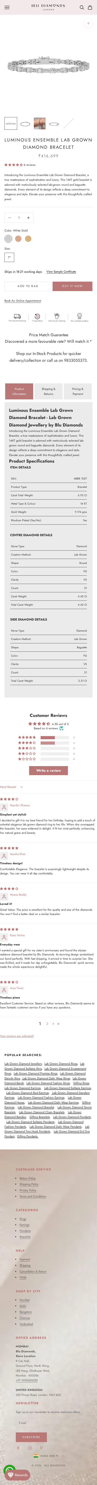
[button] (14, 165)
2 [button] (47, 1024)
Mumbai (25, 1300)
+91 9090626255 (27, 1380)
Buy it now (72, 286)
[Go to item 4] (54, 123)
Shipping (25, 1265)
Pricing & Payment (77, 391)
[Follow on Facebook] (18, 1448)
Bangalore (26, 1312)
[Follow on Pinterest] (41, 1448)
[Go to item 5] (68, 123)
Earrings (24, 1225)
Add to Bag (28, 286)
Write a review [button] (48, 770)
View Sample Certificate (61, 271)
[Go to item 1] (11, 123)
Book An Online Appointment (23, 301)
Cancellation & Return (33, 1271)
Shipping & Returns (48, 391)
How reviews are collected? (17, 1036)
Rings (23, 1219)
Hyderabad (26, 1324)
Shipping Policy (29, 1184)
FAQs (23, 1277)
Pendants (25, 1231)
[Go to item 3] (39, 123)
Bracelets (25, 1237)
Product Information (19, 391)
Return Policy (28, 1178)
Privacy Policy (28, 1190)
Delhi (23, 1306)
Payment (25, 1259)
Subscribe (31, 1437)
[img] (9, 799)
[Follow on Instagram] (30, 1448)
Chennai (25, 1318)
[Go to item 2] (25, 123)
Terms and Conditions (33, 1196)
